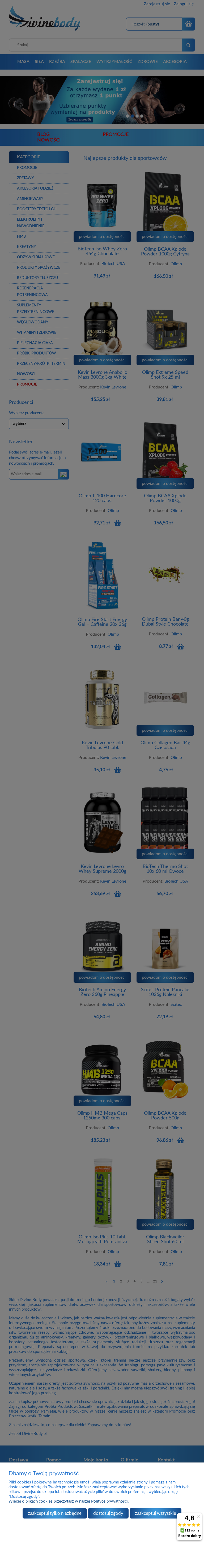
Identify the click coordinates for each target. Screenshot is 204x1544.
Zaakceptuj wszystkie (155, 1513)
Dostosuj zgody (108, 1513)
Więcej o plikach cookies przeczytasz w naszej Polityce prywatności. (68, 1501)
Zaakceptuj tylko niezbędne (55, 1513)
